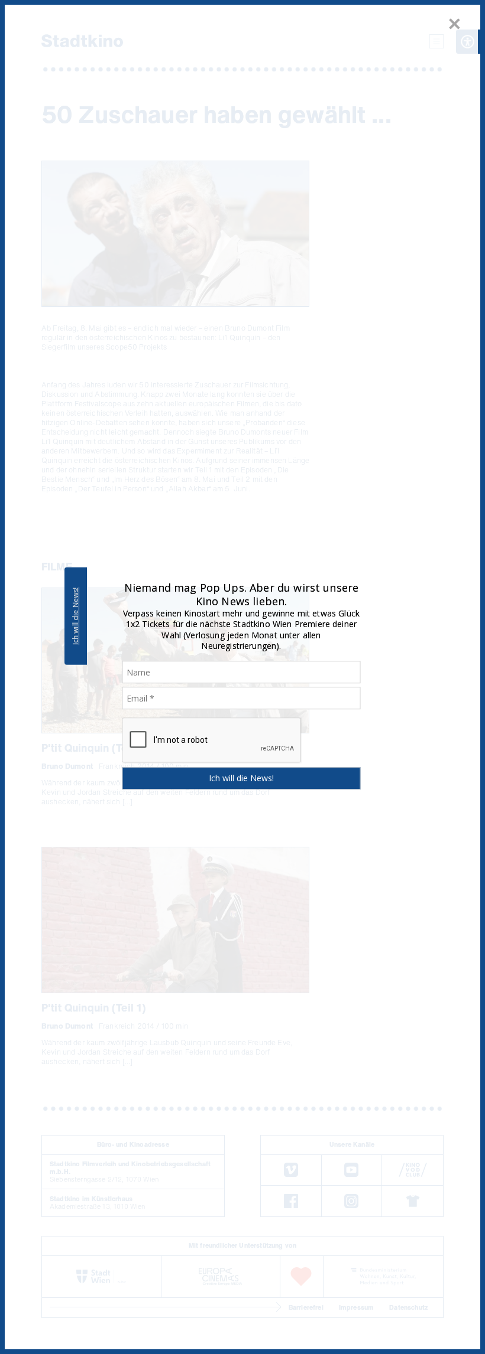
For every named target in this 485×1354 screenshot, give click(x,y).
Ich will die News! (75, 616)
